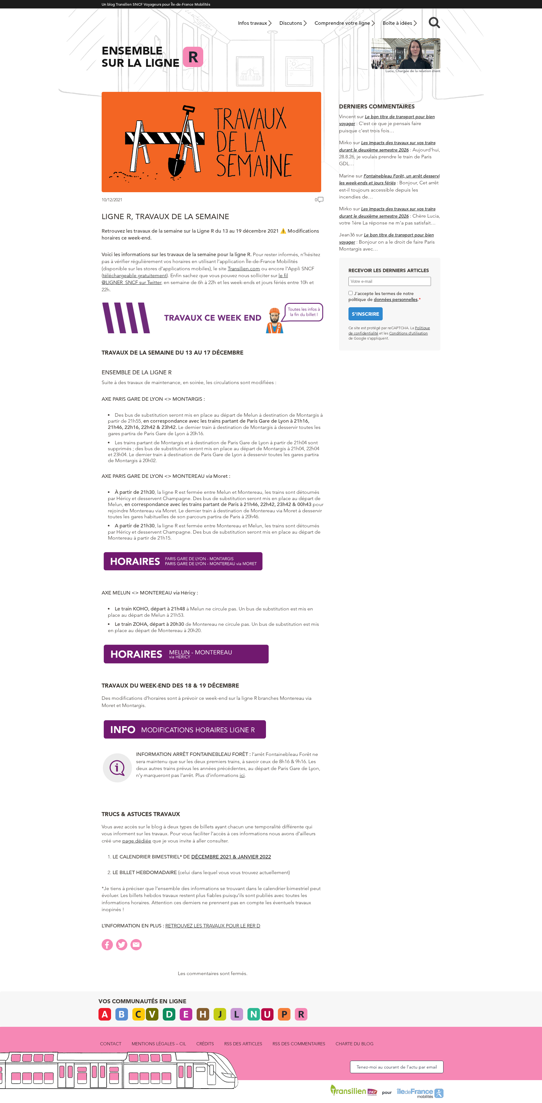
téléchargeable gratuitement (135, 275)
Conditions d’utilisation (408, 333)
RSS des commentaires (299, 1044)
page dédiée (136, 841)
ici (242, 775)
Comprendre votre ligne (342, 23)
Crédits (205, 1044)
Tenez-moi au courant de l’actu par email (397, 1067)
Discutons (290, 23)
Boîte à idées (397, 23)
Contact (110, 1044)
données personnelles (395, 299)
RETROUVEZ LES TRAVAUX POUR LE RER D (212, 926)
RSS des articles (243, 1044)
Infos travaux (252, 23)
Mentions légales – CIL (159, 1044)
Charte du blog (355, 1044)
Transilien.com (244, 269)
